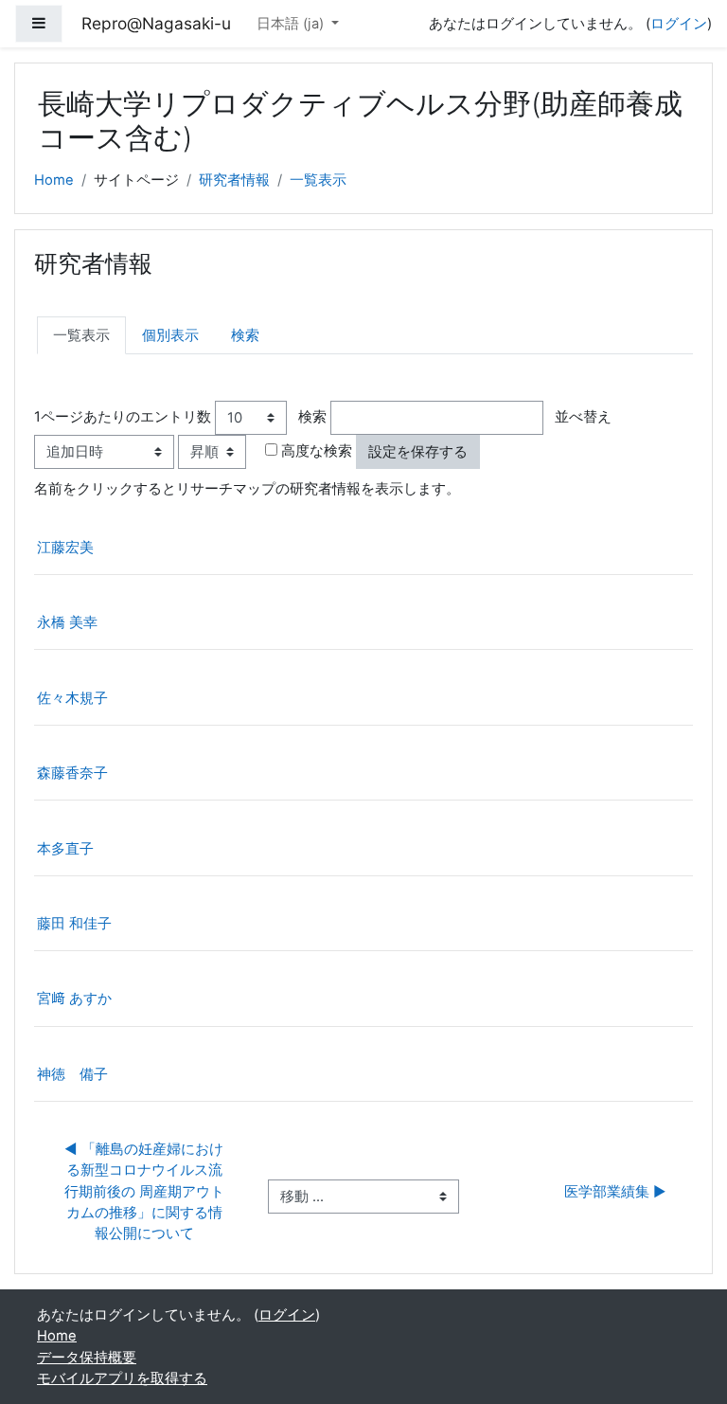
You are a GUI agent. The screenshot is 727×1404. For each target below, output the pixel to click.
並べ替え (583, 416)
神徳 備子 (72, 1074)
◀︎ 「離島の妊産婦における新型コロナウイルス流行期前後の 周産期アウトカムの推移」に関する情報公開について (144, 1191)
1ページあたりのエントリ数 (122, 416)
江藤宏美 (65, 547)
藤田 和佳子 (74, 923)
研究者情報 (234, 180)
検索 (245, 335)
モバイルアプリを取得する (122, 1378)
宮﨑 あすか (74, 998)
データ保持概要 (86, 1357)
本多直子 (65, 848)
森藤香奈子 (72, 773)
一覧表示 (318, 180)
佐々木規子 (72, 698)
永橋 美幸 (67, 622)
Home (54, 180)
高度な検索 (316, 450)
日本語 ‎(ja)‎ (292, 23)
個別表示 (170, 335)
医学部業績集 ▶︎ (615, 1191)
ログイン (678, 23)
